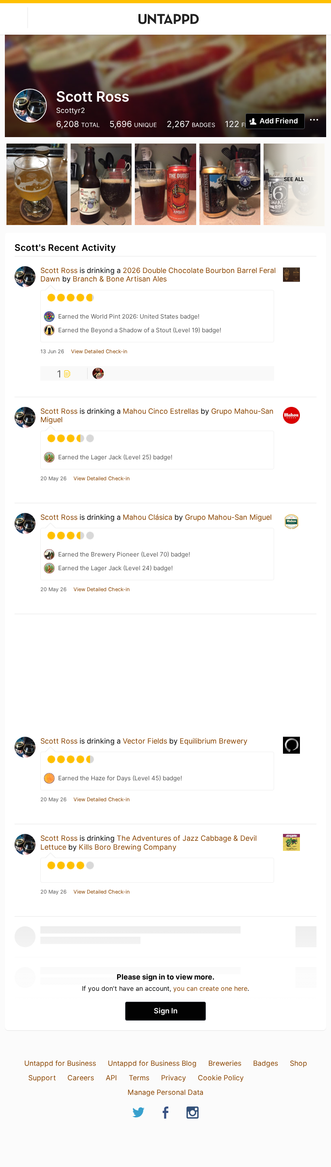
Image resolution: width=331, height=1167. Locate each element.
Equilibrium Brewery (213, 741)
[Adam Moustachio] (98, 373)
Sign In (166, 1011)
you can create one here (210, 988)
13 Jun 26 (52, 351)
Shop (298, 1063)
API (111, 1077)
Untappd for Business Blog (152, 1063)
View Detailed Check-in (99, 351)
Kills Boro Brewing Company (127, 847)
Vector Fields (145, 741)
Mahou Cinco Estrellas (161, 411)
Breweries (224, 1063)
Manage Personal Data (165, 1092)
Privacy (173, 1077)
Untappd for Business (60, 1063)
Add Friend (279, 121)
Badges (265, 1063)
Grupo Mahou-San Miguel (228, 517)
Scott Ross (59, 270)
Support (42, 1077)
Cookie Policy (221, 1077)
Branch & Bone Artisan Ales (120, 279)
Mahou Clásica (147, 517)
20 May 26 (53, 478)
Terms (139, 1077)
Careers (80, 1077)
